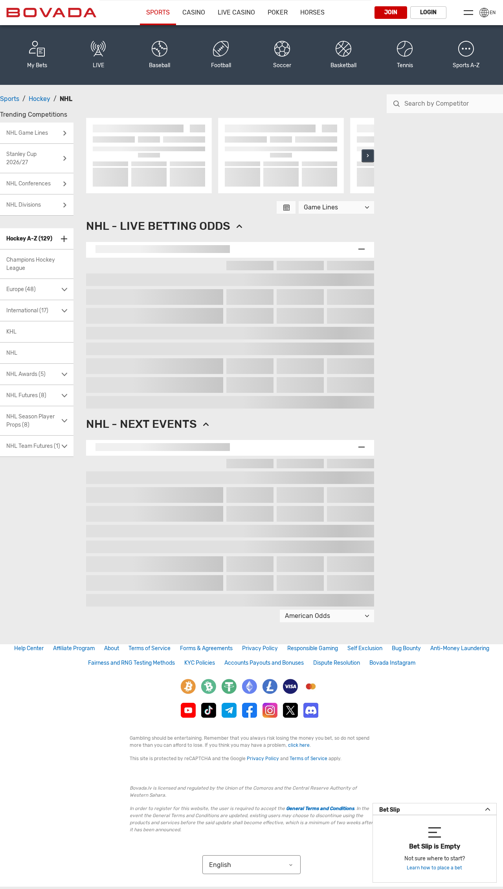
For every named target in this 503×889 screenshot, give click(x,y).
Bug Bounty (406, 648)
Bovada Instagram (392, 663)
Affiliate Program (74, 648)
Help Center (29, 648)
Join (390, 12)
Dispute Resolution (336, 663)
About (111, 648)
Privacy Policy (260, 648)
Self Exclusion (364, 648)
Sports (158, 12)
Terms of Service (150, 648)
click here (299, 745)
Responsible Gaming (312, 648)
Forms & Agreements (206, 648)
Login (428, 12)
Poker (278, 12)
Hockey (39, 99)
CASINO (193, 12)
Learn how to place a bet (434, 868)
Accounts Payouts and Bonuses (264, 663)
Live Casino (236, 12)
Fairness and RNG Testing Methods (131, 663)
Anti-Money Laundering (459, 648)
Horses (312, 12)
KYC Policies (199, 663)
